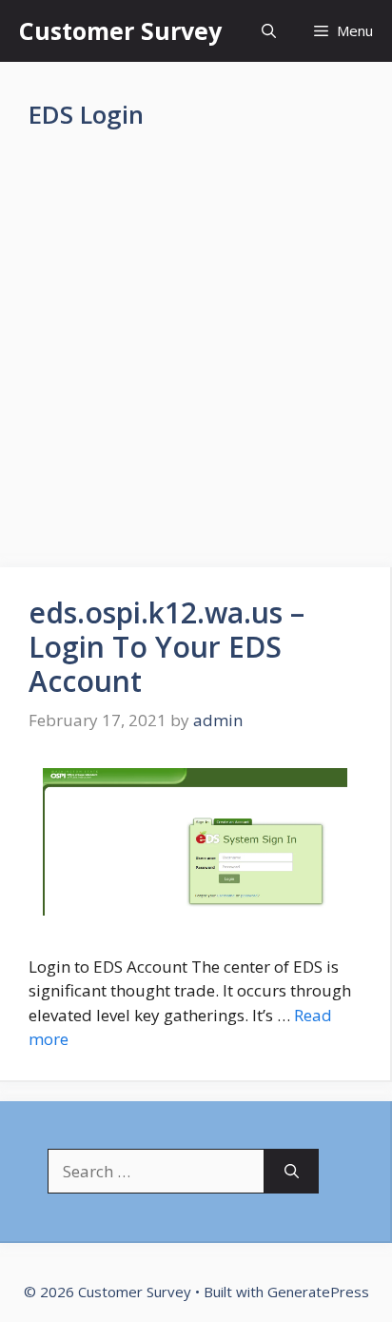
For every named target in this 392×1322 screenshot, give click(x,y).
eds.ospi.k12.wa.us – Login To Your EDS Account (166, 646)
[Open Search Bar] (269, 31)
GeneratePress (318, 1291)
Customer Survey (120, 30)
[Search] (292, 1171)
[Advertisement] (196, 364)
